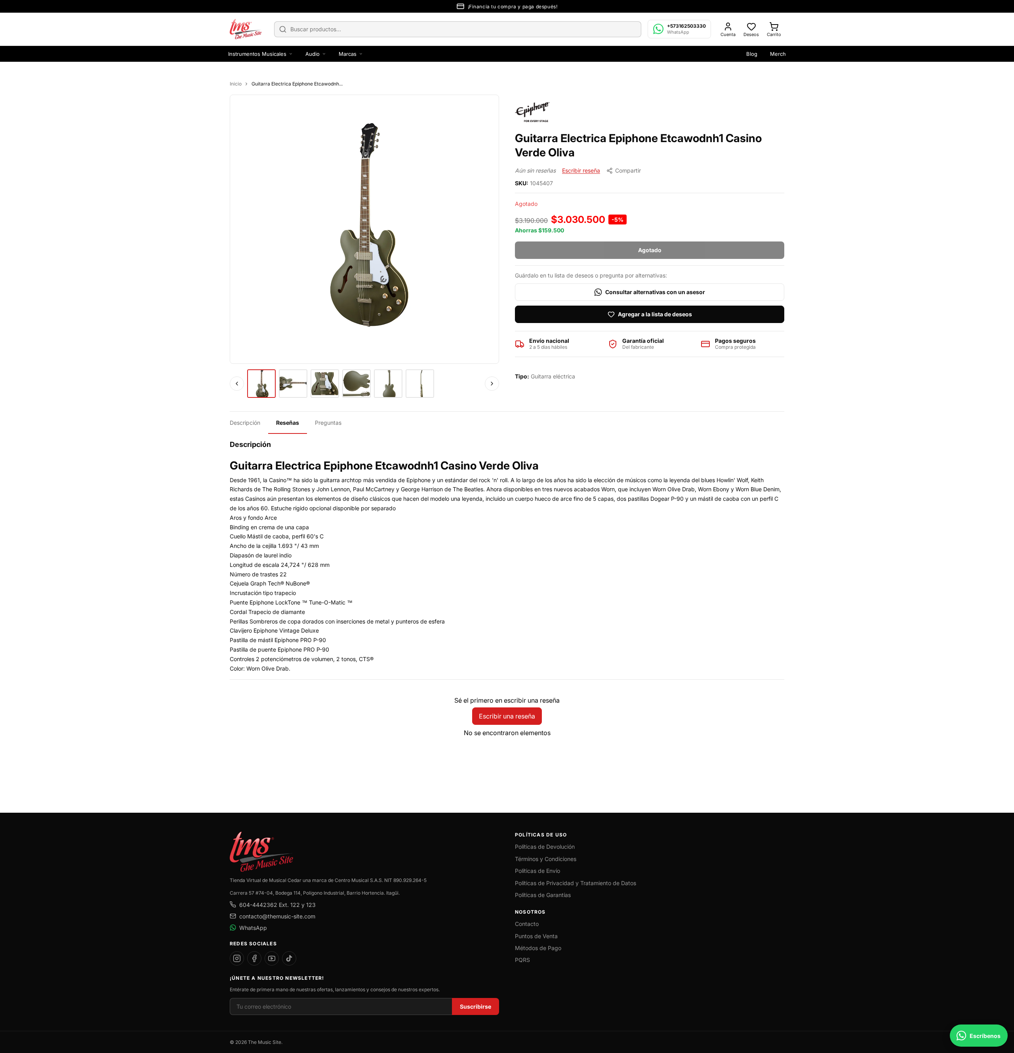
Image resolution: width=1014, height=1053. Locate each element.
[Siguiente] (492, 383)
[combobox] (457, 29)
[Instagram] (237, 958)
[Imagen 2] (293, 383)
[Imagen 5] (388, 383)
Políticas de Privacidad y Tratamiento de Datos (575, 883)
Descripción (245, 422)
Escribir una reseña (507, 716)
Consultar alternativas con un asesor (655, 292)
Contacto (527, 923)
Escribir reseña (581, 170)
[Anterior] (237, 383)
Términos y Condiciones (545, 858)
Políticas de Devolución (545, 846)
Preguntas (328, 422)
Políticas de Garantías (543, 894)
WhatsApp (253, 927)
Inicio (236, 84)
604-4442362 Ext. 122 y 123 (277, 904)
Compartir (628, 170)
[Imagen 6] (420, 383)
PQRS (522, 959)
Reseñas (287, 422)
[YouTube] (272, 958)
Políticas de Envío (537, 870)
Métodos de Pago (538, 948)
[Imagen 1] (261, 383)
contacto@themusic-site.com (277, 916)
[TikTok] (289, 958)
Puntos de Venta (536, 936)
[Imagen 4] (356, 383)
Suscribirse (475, 1006)
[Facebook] (254, 958)
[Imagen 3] (325, 383)
